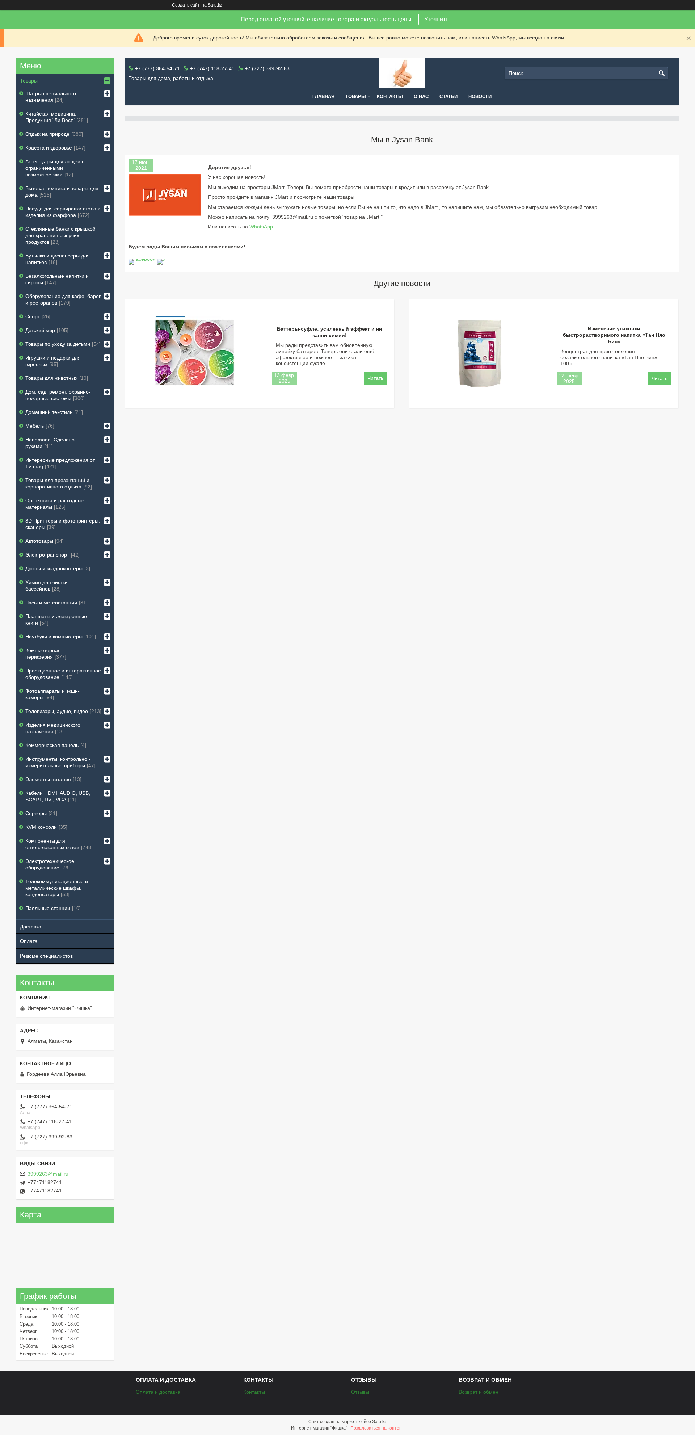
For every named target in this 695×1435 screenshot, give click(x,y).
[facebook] (142, 259)
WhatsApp (261, 227)
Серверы (36, 813)
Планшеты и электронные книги (56, 619)
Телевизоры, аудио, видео (56, 711)
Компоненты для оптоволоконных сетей (52, 844)
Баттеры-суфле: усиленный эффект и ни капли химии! (329, 332)
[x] (161, 259)
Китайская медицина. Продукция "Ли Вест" (50, 117)
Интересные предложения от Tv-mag (60, 463)
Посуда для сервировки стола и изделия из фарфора (63, 212)
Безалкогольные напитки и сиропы (57, 279)
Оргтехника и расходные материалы (54, 504)
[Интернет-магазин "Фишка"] (402, 73)
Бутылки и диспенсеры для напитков (57, 259)
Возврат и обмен (478, 1392)
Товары (355, 96)
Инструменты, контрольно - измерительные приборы (57, 762)
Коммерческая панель (52, 745)
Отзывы (360, 1392)
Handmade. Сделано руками (50, 443)
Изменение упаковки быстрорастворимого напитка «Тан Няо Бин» (614, 335)
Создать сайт (186, 5)
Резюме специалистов (46, 956)
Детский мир (40, 330)
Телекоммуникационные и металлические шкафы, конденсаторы (56, 887)
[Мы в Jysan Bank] (165, 195)
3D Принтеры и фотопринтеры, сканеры (62, 524)
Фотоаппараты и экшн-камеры (52, 694)
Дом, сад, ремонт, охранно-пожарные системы (57, 395)
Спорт (32, 316)
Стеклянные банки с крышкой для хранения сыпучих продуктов (60, 235)
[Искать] (661, 73)
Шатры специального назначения (50, 97)
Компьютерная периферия (43, 653)
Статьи (448, 96)
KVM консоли (41, 827)
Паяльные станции (47, 908)
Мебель (34, 426)
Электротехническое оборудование (49, 864)
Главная (323, 96)
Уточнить (436, 19)
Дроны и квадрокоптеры (54, 568)
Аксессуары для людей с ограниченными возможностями (54, 168)
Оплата (29, 941)
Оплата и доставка (158, 1392)
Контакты (390, 96)
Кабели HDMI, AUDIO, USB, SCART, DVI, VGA (57, 796)
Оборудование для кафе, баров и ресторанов (63, 299)
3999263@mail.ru (48, 1174)
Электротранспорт (47, 555)
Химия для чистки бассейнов (46, 585)
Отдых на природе (47, 134)
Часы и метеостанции (51, 602)
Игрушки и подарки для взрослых (53, 361)
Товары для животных (51, 378)
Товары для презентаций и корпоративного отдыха (57, 483)
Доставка (30, 927)
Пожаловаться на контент (377, 1428)
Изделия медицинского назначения (52, 728)
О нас (421, 96)
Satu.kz (379, 1421)
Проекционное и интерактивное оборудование (63, 674)
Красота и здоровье (48, 148)
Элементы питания (48, 779)
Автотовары (39, 541)
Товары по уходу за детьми (57, 344)
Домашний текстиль (48, 412)
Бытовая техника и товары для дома (61, 191)
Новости (480, 96)
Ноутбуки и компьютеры (54, 636)
